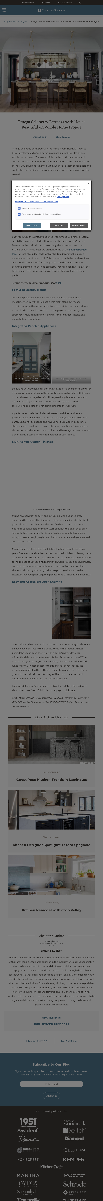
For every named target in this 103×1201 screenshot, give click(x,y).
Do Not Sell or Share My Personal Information (36, 202)
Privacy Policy (63, 197)
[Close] (88, 183)
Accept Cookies (78, 225)
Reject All (59, 225)
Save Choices (32, 225)
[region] (51, 205)
